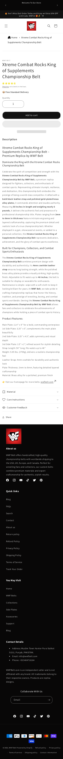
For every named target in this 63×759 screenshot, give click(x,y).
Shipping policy (31, 752)
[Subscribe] (49, 700)
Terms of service (15, 752)
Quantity (6, 98)
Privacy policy (54, 748)
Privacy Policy (12, 548)
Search (9, 513)
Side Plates (11, 609)
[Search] (49, 26)
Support (10, 623)
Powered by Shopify (24, 748)
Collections (11, 602)
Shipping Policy (13, 555)
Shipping (5, 87)
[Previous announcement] (5, 5)
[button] (9, 83)
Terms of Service (14, 562)
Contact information (48, 752)
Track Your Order (14, 569)
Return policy (12, 534)
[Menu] (6, 26)
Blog (8, 499)
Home (14, 37)
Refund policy (40, 748)
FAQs (8, 506)
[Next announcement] (57, 5)
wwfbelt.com (47, 382)
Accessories (12, 616)
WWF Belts (11, 595)
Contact (10, 520)
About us (10, 527)
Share (8, 417)
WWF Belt (12, 748)
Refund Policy (13, 541)
